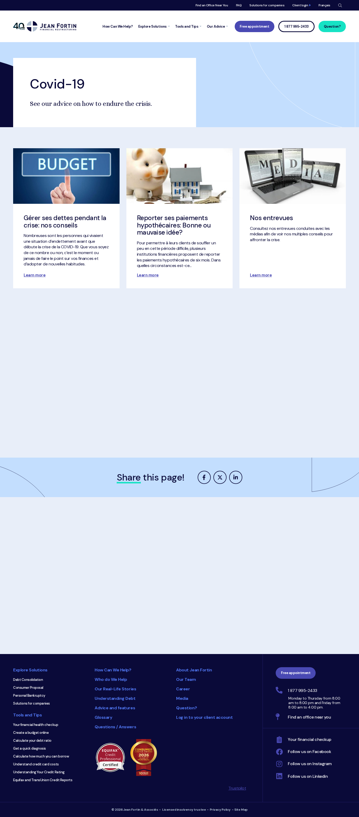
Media (182, 698)
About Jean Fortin (194, 670)
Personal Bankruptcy (29, 695)
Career (183, 689)
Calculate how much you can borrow (41, 756)
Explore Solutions (30, 670)
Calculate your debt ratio (32, 740)
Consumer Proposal (28, 687)
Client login (300, 5)
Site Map (240, 810)
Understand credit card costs (36, 764)
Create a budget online (31, 732)
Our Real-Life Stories (115, 689)
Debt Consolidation (28, 679)
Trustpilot (237, 788)
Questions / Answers (115, 727)
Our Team (186, 679)
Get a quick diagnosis (29, 748)
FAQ (239, 5)
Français (324, 5)
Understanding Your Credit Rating (39, 772)
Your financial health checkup (35, 724)
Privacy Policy (220, 810)
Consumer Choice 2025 (146, 757)
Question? (332, 26)
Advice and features (115, 708)
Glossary (103, 717)
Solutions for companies (266, 5)
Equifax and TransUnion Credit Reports (42, 780)
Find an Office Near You (212, 5)
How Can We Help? (113, 670)
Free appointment (254, 26)
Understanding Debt (115, 698)
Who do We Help (111, 679)
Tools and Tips (27, 715)
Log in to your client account (204, 717)
